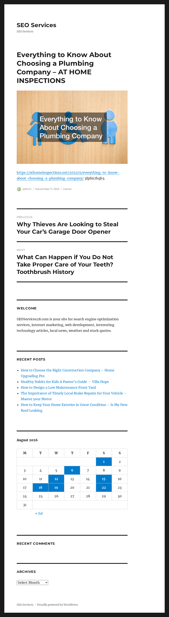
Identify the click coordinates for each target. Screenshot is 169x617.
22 (104, 487)
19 (56, 487)
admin (27, 189)
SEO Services (36, 25)
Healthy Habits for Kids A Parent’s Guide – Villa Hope (65, 382)
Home (67, 189)
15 (104, 479)
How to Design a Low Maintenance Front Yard (58, 387)
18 (40, 487)
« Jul (39, 513)
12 (56, 479)
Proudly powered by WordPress (57, 605)
